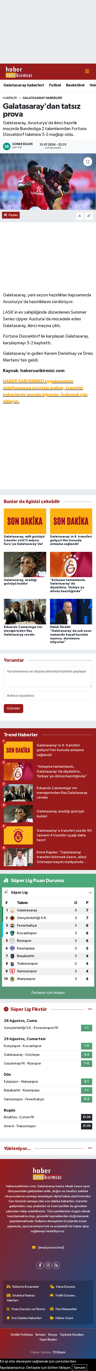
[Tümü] (90, 1148)
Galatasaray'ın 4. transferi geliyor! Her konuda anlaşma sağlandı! (71, 540)
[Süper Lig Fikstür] (90, 1009)
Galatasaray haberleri (23, 85)
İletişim (40, 1334)
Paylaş (13, 215)
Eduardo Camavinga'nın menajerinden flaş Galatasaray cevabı (23, 631)
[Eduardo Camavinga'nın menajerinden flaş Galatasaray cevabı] (25, 611)
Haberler (10, 98)
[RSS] (56, 1265)
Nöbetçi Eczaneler (25, 1286)
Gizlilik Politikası (21, 1334)
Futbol (55, 85)
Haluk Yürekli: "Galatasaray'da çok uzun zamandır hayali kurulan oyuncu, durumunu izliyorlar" (71, 635)
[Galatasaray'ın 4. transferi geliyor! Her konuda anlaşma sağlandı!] (71, 521)
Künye (52, 1334)
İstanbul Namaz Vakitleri (21, 1298)
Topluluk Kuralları (72, 1334)
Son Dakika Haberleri (26, 1318)
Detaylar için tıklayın (48, 993)
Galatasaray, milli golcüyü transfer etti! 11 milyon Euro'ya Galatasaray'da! (24, 540)
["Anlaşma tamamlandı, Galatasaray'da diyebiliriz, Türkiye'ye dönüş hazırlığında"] (71, 564)
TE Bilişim (58, 1352)
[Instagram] (48, 1265)
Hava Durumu (65, 1286)
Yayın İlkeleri (48, 1339)
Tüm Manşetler (66, 1309)
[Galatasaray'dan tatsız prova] (48, 181)
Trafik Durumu (65, 1295)
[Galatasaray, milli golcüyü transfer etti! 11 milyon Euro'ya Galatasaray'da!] (25, 521)
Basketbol (75, 85)
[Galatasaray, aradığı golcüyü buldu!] (25, 564)
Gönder (13, 708)
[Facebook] (40, 1265)
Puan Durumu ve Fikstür (28, 1309)
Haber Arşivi (64, 1318)
